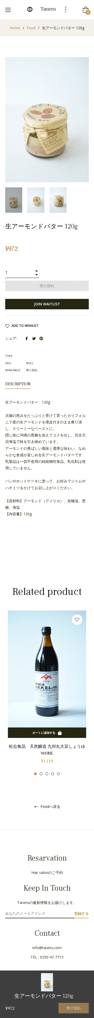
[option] (47, 693)
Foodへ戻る (49, 806)
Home (15, 27)
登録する (81, 913)
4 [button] (52, 773)
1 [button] (35, 773)
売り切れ (73, 1007)
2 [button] (41, 773)
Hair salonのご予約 (47, 872)
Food (31, 27)
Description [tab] (18, 384)
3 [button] (46, 773)
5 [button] (58, 773)
